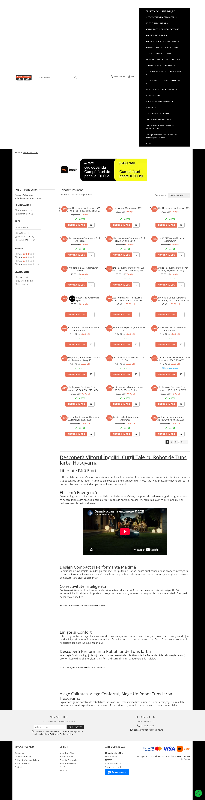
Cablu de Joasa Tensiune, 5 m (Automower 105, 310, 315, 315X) (170, 389)
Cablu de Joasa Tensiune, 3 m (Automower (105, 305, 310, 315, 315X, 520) (80, 389)
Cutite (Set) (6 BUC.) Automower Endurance (125, 418)
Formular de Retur (68, 763)
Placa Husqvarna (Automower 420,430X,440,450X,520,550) (170, 418)
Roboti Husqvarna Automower (28, 198)
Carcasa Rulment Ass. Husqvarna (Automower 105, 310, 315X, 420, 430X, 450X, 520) (125, 299)
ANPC (62, 767)
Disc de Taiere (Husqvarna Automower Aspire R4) (80, 299)
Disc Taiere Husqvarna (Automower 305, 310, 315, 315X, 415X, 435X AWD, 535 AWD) (125, 269)
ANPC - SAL (65, 770)
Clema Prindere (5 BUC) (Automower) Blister (80, 269)
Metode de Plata (67, 753)
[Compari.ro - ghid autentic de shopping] (25, 788)
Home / (19, 152)
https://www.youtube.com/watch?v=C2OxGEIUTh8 (82, 667)
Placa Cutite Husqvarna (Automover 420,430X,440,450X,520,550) (170, 269)
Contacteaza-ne (119, 772)
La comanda (22, 284)
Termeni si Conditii (23, 756)
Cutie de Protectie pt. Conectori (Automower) (170, 329)
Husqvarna (22, 210)
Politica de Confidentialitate (62, 734)
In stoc (20, 277)
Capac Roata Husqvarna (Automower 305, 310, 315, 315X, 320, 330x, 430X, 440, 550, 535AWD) (80, 209)
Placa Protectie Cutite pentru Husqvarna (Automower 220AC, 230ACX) (170, 359)
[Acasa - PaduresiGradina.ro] (24, 77)
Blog (148, 143)
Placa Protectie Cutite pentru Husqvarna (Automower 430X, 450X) (80, 418)
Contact (18, 767)
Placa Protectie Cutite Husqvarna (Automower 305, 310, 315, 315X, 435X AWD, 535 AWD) (170, 299)
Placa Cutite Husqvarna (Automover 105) (170, 208)
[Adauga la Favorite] (91, 225)
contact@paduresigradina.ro (148, 729)
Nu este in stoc (24, 280)
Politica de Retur (67, 756)
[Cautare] (75, 77)
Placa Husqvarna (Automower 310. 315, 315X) (125, 359)
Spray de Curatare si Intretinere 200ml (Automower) (80, 329)
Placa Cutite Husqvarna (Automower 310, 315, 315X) (79, 239)
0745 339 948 (148, 725)
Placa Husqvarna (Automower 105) (125, 208)
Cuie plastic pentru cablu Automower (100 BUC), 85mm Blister (125, 389)
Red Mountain (23, 213)
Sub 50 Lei (21, 233)
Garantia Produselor (69, 760)
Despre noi (19, 753)
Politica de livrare (22, 763)
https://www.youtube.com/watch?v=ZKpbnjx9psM (82, 605)
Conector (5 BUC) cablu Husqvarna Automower (170, 239)
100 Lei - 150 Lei (24, 240)
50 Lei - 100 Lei (23, 236)
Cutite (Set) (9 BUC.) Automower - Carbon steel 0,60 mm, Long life (80, 359)
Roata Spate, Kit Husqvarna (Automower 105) (125, 329)
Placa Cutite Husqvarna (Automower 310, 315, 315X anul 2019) (124, 239)
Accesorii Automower (24, 195)
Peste (20, 253)
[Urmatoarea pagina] (186, 442)
